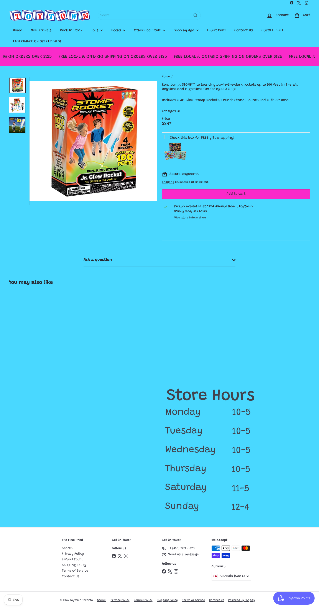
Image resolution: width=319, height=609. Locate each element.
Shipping (168, 182)
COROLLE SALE (272, 30)
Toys (95, 30)
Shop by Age (184, 30)
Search (67, 548)
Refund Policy (72, 559)
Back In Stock (71, 30)
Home (17, 30)
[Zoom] (93, 141)
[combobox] (149, 15)
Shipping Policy (74, 565)
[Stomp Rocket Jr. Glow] (34, 328)
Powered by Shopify (241, 600)
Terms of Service (75, 570)
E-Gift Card (216, 30)
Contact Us (243, 30)
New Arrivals (41, 30)
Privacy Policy (73, 554)
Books (116, 30)
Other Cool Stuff (148, 30)
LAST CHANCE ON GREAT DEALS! (37, 41)
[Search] (195, 15)
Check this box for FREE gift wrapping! (202, 138)
